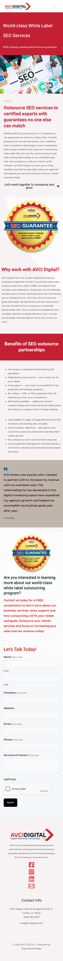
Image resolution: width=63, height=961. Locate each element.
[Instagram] (31, 872)
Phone (13, 739)
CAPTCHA (10, 779)
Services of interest (21, 755)
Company (15, 692)
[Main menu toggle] (55, 6)
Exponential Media (31, 948)
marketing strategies (44, 853)
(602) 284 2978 (31, 917)
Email (13, 723)
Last (6, 684)
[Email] (31, 886)
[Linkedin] (31, 879)
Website (9, 708)
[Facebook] (31, 865)
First (6, 670)
